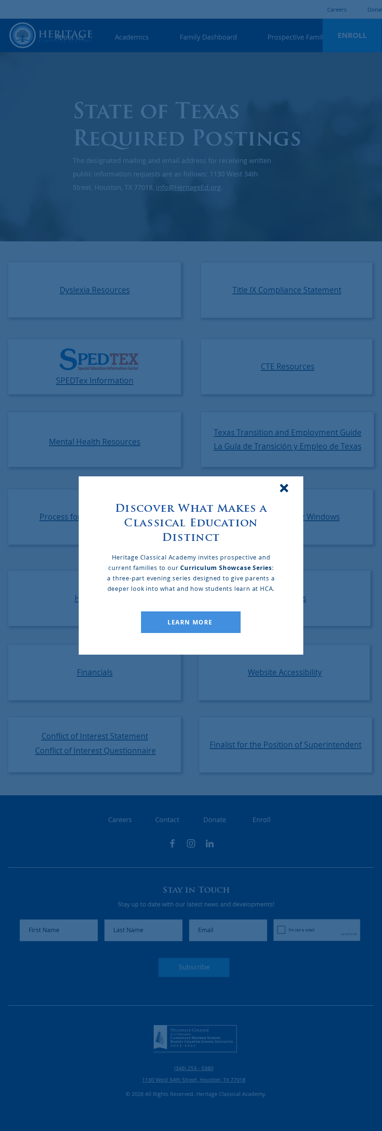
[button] (284, 488)
